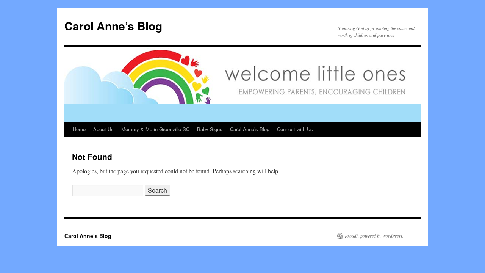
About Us (103, 129)
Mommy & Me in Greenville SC (155, 129)
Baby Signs (209, 129)
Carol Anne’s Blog (113, 25)
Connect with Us (295, 129)
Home (79, 129)
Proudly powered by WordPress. (374, 236)
